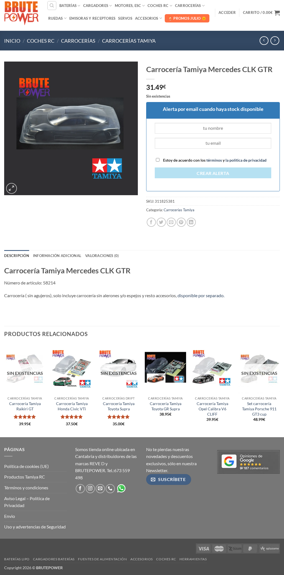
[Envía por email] (171, 222)
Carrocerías (188, 5)
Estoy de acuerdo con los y (214, 160)
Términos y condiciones (26, 487)
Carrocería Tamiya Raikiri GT (25, 406)
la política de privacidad (246, 160)
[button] (227, 12)
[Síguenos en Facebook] (80, 488)
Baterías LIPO (17, 559)
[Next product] (264, 40)
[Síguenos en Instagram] (90, 488)
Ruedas (55, 18)
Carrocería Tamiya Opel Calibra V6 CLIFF (212, 408)
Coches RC (158, 5)
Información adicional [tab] (57, 255)
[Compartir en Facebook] (151, 222)
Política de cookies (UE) (26, 466)
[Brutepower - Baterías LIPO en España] (21, 12)
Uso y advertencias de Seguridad (35, 526)
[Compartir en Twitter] (161, 222)
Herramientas (193, 559)
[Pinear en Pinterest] (181, 222)
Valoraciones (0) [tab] (102, 255)
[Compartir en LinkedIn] (191, 222)
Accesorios (146, 18)
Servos (125, 18)
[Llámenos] (110, 488)
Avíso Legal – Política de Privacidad (27, 502)
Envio (9, 516)
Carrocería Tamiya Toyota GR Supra (165, 406)
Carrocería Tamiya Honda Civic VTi (72, 406)
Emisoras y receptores (92, 18)
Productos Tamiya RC (24, 476)
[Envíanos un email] (100, 488)
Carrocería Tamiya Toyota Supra (119, 406)
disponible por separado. (201, 295)
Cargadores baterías (54, 559)
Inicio (12, 41)
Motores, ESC (128, 5)
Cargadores (95, 5)
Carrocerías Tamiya (129, 41)
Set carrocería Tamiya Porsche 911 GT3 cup (259, 408)
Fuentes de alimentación (102, 559)
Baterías (68, 5)
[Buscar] (51, 5)
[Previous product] (274, 40)
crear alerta (213, 173)
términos (214, 160)
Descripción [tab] (16, 255)
